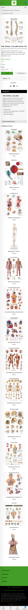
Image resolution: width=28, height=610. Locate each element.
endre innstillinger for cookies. (10, 601)
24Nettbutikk (17, 604)
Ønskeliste (22, 73)
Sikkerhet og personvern (10, 590)
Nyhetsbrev (21, 590)
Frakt (9, 587)
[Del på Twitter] (11, 86)
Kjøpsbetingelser (16, 587)
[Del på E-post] (17, 86)
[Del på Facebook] (14, 86)
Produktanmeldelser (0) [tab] (9, 121)
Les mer (23, 599)
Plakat (2, 67)
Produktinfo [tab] (6, 91)
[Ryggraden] (14, 31)
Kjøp (8, 73)
